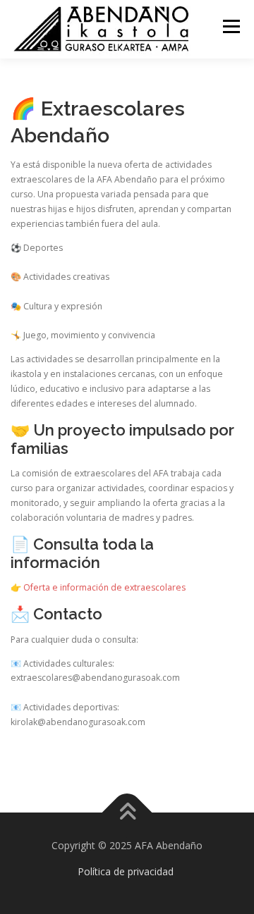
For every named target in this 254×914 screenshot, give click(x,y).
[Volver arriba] (127, 812)
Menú (230, 26)
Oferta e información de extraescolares (104, 587)
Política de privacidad (126, 871)
